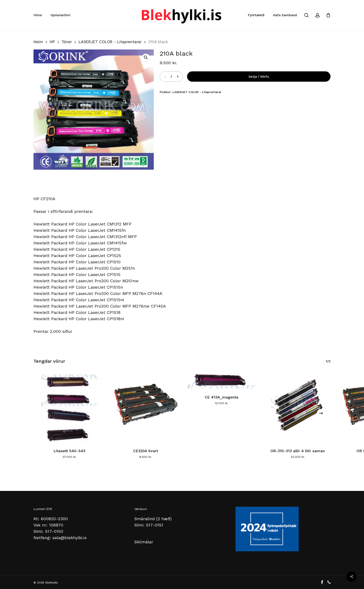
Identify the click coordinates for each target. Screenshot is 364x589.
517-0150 (54, 531)
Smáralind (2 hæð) (153, 518)
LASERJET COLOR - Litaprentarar (110, 42)
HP (52, 42)
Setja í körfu (259, 77)
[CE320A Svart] (145, 406)
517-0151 (154, 525)
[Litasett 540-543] (69, 406)
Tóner (67, 42)
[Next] (321, 413)
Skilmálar (143, 541)
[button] (146, 57)
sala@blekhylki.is (69, 537)
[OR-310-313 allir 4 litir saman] (298, 406)
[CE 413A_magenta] (222, 379)
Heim (38, 42)
